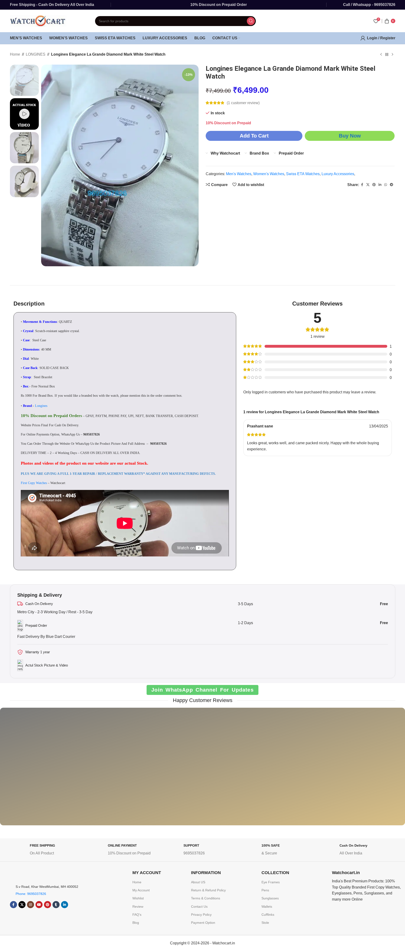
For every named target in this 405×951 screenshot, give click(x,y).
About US (198, 882)
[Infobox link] (47, 850)
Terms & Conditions (205, 898)
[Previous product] (381, 55)
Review (137, 906)
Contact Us (199, 906)
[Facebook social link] (362, 185)
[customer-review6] (85, 770)
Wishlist (138, 898)
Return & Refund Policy (208, 890)
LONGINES (35, 54)
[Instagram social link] (30, 904)
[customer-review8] (144, 770)
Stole (265, 922)
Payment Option (203, 922)
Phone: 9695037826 (31, 894)
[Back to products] (387, 55)
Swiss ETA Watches (303, 174)
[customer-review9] (202, 770)
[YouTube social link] (39, 904)
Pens (265, 890)
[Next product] (392, 55)
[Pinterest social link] (374, 185)
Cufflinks (267, 914)
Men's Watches (238, 174)
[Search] (251, 21)
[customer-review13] (320, 770)
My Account (141, 890)
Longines (41, 406)
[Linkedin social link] (380, 185)
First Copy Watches (34, 483)
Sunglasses (270, 898)
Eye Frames (270, 882)
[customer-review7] (26, 770)
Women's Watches (268, 174)
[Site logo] (38, 21)
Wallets (266, 906)
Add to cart (254, 136)
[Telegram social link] (391, 185)
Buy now (350, 136)
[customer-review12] (379, 770)
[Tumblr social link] (56, 904)
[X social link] (368, 185)
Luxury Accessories (338, 174)
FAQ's (136, 914)
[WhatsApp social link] (385, 185)
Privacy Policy (201, 914)
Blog (135, 922)
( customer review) (243, 103)
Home (15, 54)
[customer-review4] (261, 770)
